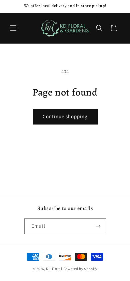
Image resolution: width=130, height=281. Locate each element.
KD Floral (54, 268)
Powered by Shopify (80, 268)
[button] (13, 28)
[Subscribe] (98, 226)
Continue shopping (65, 116)
